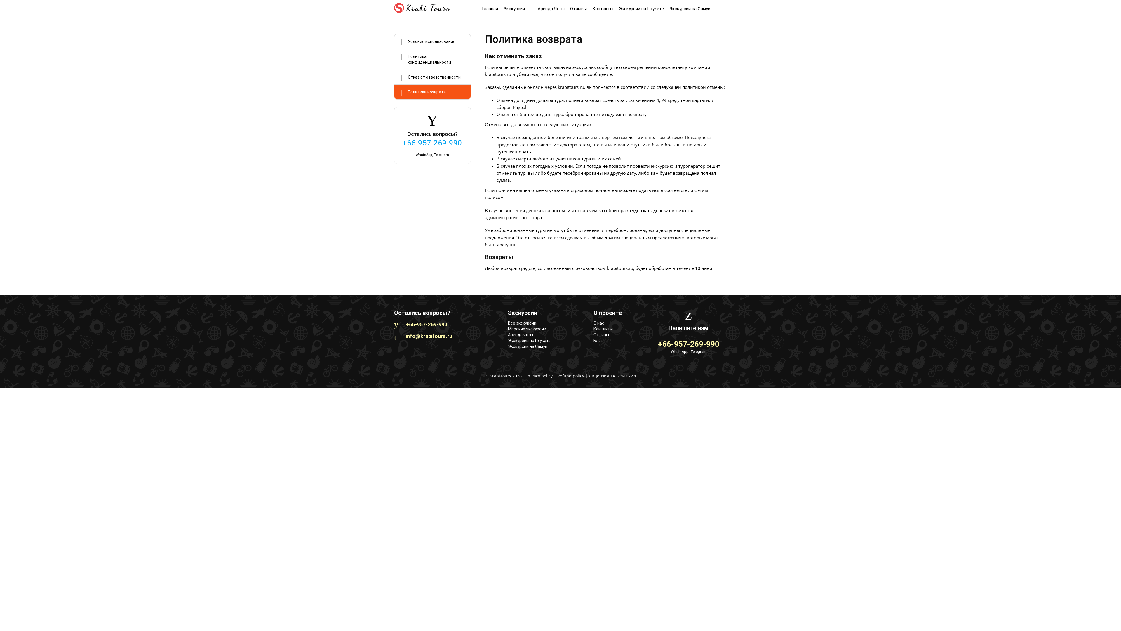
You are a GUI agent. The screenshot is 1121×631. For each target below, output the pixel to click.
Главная (490, 8)
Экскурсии (515, 8)
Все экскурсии (522, 323)
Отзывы (578, 8)
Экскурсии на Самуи (689, 8)
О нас (598, 323)
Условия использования (431, 41)
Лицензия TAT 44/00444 (612, 376)
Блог (598, 340)
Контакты (602, 8)
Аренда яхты (520, 334)
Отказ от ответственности (434, 77)
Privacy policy (539, 376)
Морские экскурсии (527, 329)
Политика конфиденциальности (429, 59)
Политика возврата (427, 92)
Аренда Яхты (551, 8)
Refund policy (570, 376)
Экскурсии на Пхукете (641, 8)
